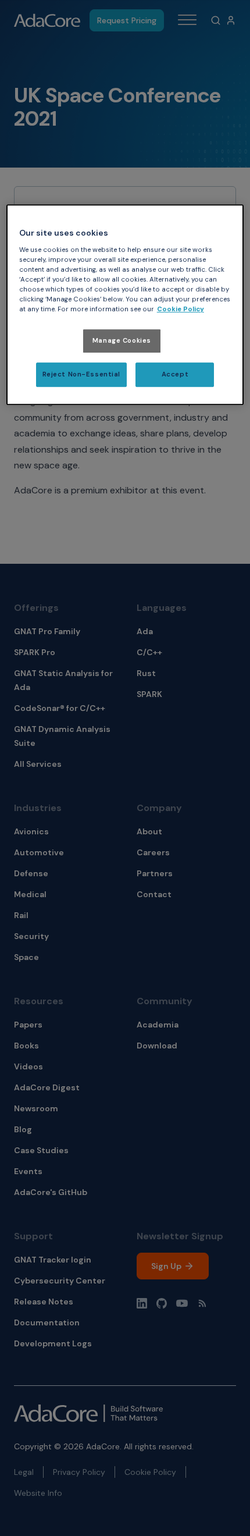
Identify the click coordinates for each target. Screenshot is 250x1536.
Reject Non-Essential (81, 374)
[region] (125, 304)
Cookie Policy (180, 309)
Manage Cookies (121, 340)
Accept (175, 374)
